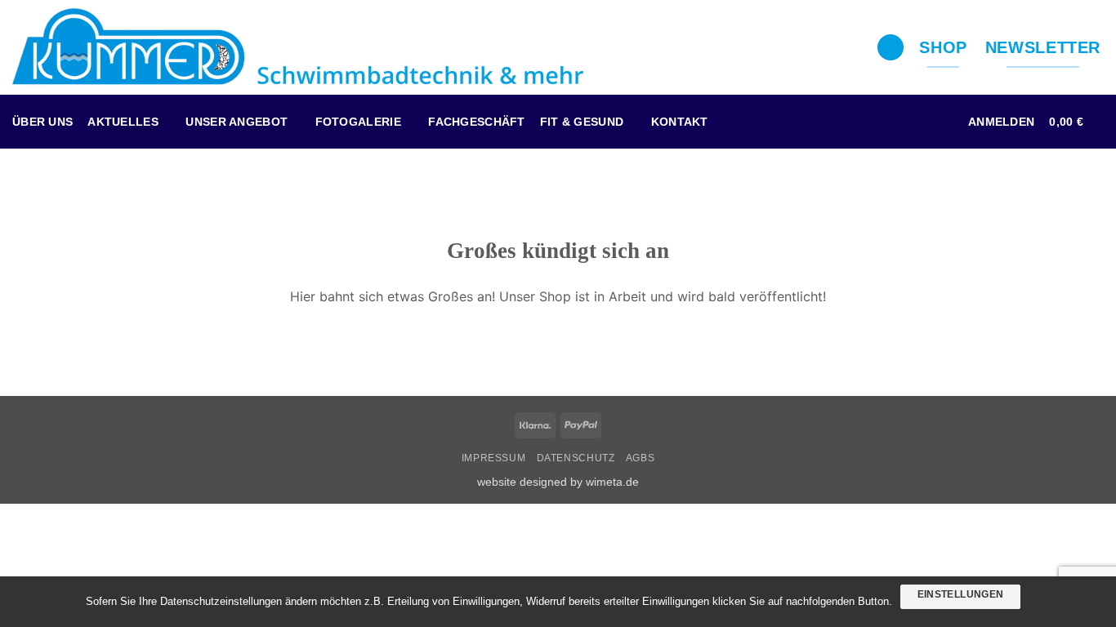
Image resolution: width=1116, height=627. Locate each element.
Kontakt (679, 121)
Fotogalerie (358, 121)
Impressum (494, 458)
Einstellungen (960, 594)
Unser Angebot (236, 121)
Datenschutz (576, 458)
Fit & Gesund (581, 121)
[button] (1001, 122)
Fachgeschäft (476, 121)
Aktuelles (122, 121)
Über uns (42, 121)
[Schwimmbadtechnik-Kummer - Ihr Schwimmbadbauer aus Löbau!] (298, 47)
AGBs (640, 458)
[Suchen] (890, 47)
